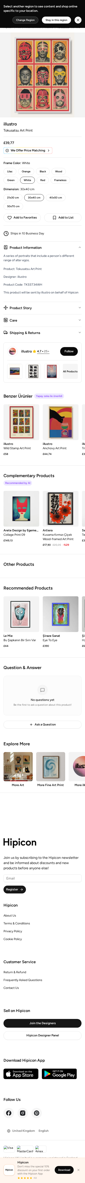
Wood (58, 171)
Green (11, 180)
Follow (69, 351)
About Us (9, 915)
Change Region (25, 20)
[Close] (78, 1170)
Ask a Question (45, 724)
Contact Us (11, 988)
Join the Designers (42, 1023)
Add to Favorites (25, 217)
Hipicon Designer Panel (42, 1035)
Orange (26, 171)
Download (64, 1169)
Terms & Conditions (16, 923)
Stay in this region (56, 20)
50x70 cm (13, 206)
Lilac (10, 171)
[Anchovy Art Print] (60, 422)
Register (12, 889)
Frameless (60, 180)
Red (42, 180)
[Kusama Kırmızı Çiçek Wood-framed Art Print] (60, 509)
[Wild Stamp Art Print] (21, 422)
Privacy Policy (12, 931)
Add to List (66, 217)
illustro (10, 124)
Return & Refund (14, 972)
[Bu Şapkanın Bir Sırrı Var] (21, 614)
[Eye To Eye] (60, 614)
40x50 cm (55, 197)
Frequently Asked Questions (22, 980)
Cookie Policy (12, 939)
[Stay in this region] (78, 20)
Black (43, 171)
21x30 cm (13, 197)
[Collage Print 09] (21, 509)
